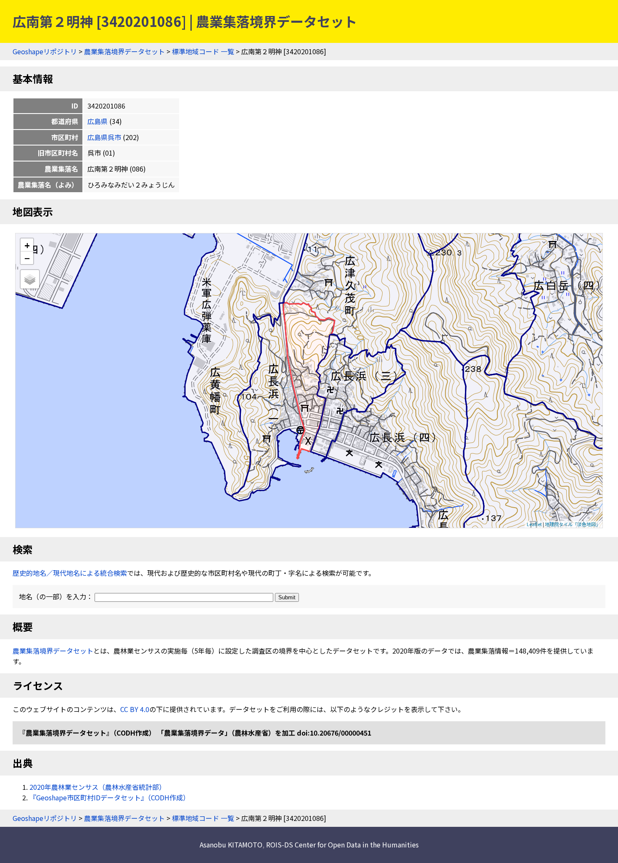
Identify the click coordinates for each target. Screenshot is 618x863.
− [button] (27, 257)
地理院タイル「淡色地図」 (572, 524)
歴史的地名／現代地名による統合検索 (70, 573)
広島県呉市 (104, 137)
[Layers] (30, 279)
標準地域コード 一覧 (203, 51)
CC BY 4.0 (134, 709)
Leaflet (534, 524)
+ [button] (27, 244)
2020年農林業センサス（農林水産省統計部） (97, 787)
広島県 (97, 121)
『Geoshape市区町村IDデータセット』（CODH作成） (109, 797)
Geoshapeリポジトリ (45, 51)
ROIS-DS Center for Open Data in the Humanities (342, 844)
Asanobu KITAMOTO (231, 844)
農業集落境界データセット (124, 51)
